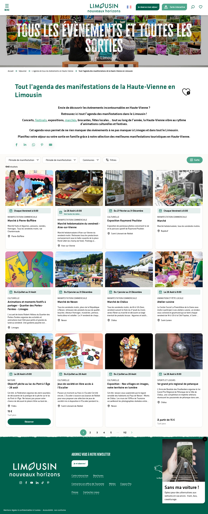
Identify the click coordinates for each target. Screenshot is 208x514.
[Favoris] (201, 7)
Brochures (98, 475)
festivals (41, 120)
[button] (192, 7)
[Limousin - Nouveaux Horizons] (104, 7)
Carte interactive (80, 475)
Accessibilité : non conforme (54, 510)
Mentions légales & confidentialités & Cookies (22, 510)
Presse (75, 492)
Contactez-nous (91, 492)
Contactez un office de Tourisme (88, 483)
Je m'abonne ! (80, 463)
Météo (112, 483)
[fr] (129, 7)
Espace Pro (125, 483)
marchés (70, 120)
